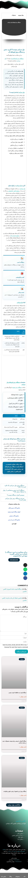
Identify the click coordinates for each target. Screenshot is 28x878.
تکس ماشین (21, 821)
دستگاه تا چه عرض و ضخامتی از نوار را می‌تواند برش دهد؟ (14, 490)
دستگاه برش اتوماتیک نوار (17, 58)
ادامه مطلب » (22, 696)
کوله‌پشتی (10, 191)
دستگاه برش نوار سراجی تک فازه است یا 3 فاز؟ (15, 486)
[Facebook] (25, 578)
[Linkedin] (25, 574)
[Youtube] (16, 865)
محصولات (14, 15)
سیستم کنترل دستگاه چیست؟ (15, 495)
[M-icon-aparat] (7, 865)
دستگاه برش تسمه (17, 387)
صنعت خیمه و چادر (14, 235)
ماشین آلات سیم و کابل (14, 508)
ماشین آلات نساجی (12, 851)
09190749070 (16, 859)
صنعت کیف (16, 191)
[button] (14, 33)
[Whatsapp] (25, 569)
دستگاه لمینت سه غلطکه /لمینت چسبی (17, 692)
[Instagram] (25, 565)
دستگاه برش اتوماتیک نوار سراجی (14, 22)
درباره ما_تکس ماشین (17, 835)
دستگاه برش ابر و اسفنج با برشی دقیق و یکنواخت (14, 791)
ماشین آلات (20, 833)
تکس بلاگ (20, 837)
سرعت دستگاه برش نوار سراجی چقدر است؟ (15, 499)
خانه (25, 876)
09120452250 (18, 861)
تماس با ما (20, 839)
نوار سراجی (21, 92)
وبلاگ (10, 876)
